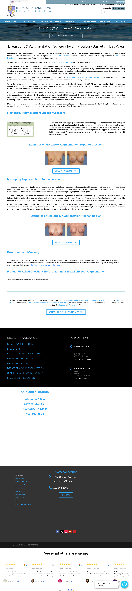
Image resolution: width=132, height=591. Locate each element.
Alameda (117, 56)
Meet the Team (20, 494)
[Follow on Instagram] (66, 531)
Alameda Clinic (81, 347)
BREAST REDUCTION (17, 363)
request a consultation (63, 62)
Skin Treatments (20, 491)
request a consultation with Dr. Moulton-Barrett (85, 300)
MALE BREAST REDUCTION (21, 378)
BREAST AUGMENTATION (20, 344)
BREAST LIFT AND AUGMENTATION (25, 353)
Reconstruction (20, 488)
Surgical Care (19, 498)
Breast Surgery (20, 478)
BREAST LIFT (13, 348)
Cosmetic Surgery (21, 481)
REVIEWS (66, 495)
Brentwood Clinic (82, 368)
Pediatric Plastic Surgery (23, 485)
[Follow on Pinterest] (74, 531)
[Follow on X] (62, 531)
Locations (18, 501)
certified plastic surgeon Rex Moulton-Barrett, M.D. (47, 303)
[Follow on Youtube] (70, 531)
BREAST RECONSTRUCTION (21, 358)
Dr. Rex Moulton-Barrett (60, 56)
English (17, 1)
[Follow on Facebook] (57, 531)
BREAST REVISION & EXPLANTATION (25, 368)
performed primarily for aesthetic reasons (83, 77)
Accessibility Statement (23, 504)
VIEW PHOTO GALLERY (66, 171)
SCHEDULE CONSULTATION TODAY (66, 36)
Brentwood (11, 58)
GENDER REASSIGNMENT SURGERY (25, 373)
